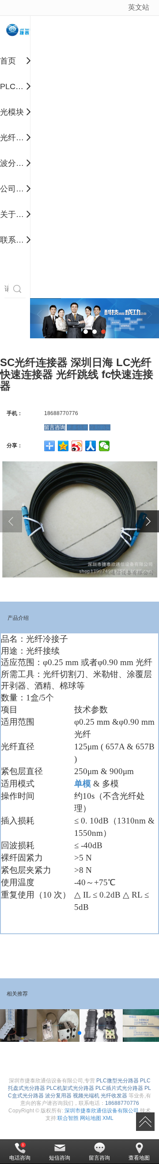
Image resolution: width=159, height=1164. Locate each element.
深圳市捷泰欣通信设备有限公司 (101, 1111)
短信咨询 (59, 1158)
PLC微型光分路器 (117, 1081)
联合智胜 (68, 1118)
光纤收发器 (114, 1096)
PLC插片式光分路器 (119, 1088)
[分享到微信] (104, 446)
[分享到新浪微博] (77, 446)
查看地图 (139, 1158)
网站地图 (90, 1118)
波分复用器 (58, 1096)
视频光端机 (86, 1096)
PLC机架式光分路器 (70, 1088)
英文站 (138, 7)
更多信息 (77, 427)
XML (108, 1118)
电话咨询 (19, 1158)
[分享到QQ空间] (63, 446)
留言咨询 (54, 427)
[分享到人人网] (90, 446)
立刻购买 (99, 427)
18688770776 (122, 1103)
